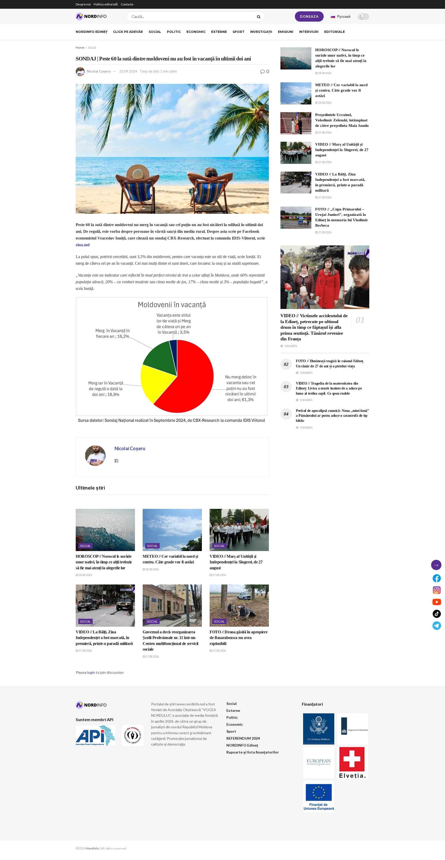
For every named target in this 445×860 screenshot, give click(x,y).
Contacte (127, 4)
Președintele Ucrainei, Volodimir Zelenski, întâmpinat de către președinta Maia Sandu (342, 120)
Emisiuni (285, 32)
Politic (174, 32)
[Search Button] (259, 16)
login (91, 672)
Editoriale (334, 32)
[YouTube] (437, 602)
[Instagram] (437, 590)
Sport (238, 32)
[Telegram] (437, 625)
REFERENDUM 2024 (243, 738)
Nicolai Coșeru (99, 71)
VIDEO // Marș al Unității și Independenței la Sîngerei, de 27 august (236, 562)
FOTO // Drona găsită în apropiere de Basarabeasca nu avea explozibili (238, 638)
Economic (196, 32)
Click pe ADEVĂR (128, 32)
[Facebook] (437, 578)
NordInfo (92, 848)
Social (155, 32)
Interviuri (309, 32)
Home (80, 47)
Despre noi (83, 4)
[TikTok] (437, 614)
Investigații (261, 32)
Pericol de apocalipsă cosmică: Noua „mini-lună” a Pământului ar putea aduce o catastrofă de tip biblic (332, 416)
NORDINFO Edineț (91, 32)
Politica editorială (106, 4)
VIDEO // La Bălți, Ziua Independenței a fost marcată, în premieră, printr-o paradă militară (104, 638)
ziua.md (83, 245)
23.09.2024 (128, 71)
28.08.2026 (85, 575)
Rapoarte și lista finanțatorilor (252, 752)
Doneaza (309, 16)
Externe (219, 32)
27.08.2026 (219, 575)
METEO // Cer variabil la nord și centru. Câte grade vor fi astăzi (341, 90)
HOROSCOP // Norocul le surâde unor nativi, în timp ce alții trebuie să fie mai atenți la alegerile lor (104, 562)
